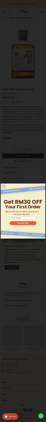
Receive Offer (23, 223)
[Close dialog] (3, 186)
